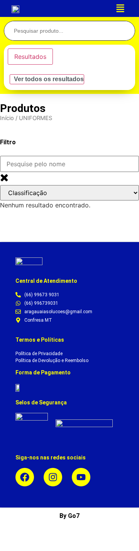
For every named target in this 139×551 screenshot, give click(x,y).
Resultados (30, 56)
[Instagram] (53, 477)
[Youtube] (81, 477)
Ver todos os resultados (49, 79)
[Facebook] (24, 477)
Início (7, 118)
